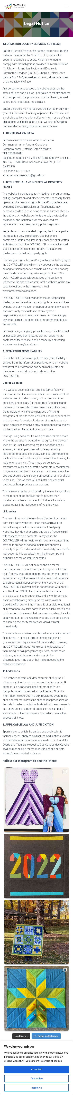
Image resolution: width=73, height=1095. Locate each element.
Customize (37, 1078)
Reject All (36, 1087)
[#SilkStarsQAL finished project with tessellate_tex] (36, 998)
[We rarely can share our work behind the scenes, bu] (36, 799)
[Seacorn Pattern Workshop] (16, 6)
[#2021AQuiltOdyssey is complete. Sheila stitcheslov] (36, 932)
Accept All (36, 1069)
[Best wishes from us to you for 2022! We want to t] (36, 866)
